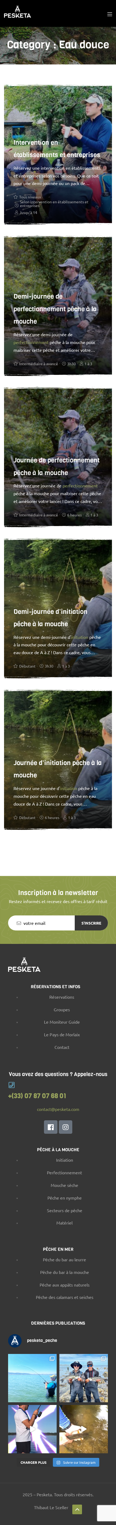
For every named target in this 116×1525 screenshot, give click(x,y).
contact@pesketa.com (58, 1109)
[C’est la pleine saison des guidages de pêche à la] (83, 1429)
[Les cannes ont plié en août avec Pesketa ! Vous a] (32, 1378)
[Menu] (109, 13)
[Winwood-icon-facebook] (50, 1127)
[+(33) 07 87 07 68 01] (11, 1085)
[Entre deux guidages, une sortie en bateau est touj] (32, 1429)
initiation (79, 637)
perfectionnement (31, 342)
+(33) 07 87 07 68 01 (37, 1096)
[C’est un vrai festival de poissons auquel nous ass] (83, 1378)
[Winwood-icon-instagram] (65, 1127)
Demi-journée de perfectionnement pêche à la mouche (55, 309)
